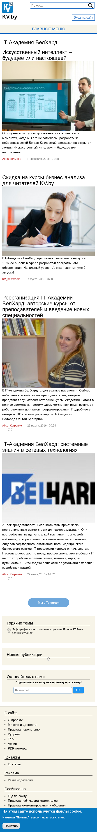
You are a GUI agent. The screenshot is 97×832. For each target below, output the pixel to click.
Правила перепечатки (24, 729)
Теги (11, 739)
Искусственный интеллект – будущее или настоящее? (37, 55)
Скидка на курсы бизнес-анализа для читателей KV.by (43, 180)
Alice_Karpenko (12, 425)
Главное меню (48, 29)
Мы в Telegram (48, 602)
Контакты (14, 764)
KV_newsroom (11, 279)
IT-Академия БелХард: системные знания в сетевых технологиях (45, 447)
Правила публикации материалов (33, 800)
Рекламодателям (20, 780)
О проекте (15, 720)
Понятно (11, 826)
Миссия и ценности (22, 724)
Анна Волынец (11, 158)
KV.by (9, 17)
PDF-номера (17, 748)
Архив (12, 743)
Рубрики (14, 734)
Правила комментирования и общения (37, 805)
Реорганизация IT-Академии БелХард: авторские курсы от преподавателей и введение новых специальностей (45, 306)
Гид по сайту (17, 796)
